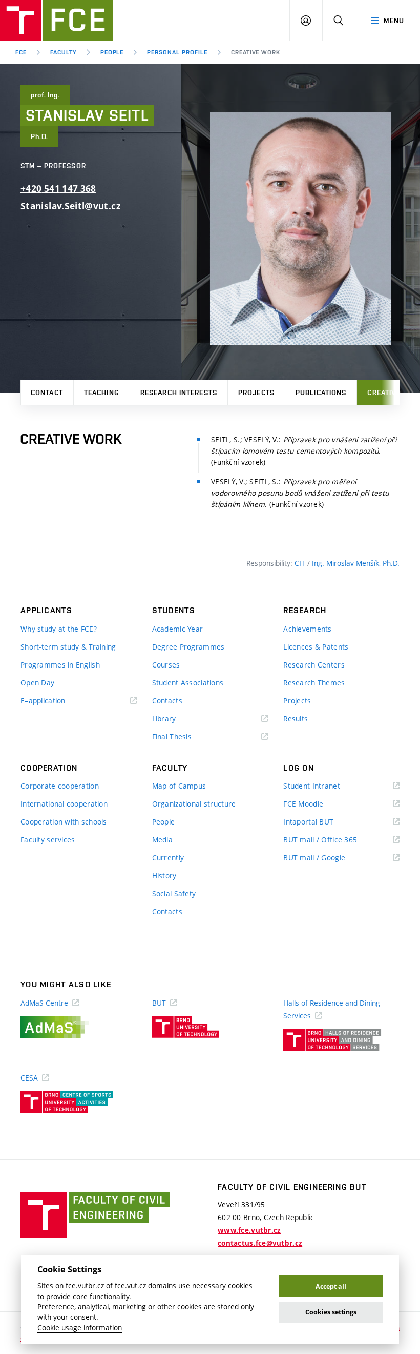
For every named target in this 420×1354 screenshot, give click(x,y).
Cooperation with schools (63, 822)
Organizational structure (194, 804)
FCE (21, 52)
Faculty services (47, 840)
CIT (301, 563)
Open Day (37, 683)
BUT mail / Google (329, 858)
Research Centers (313, 665)
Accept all (331, 1286)
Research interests (178, 392)
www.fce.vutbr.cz (249, 1230)
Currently (168, 857)
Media (162, 840)
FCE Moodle (318, 804)
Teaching (101, 392)
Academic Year (177, 629)
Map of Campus (179, 786)
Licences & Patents (315, 647)
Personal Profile (177, 52)
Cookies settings (330, 1312)
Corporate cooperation (59, 786)
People (112, 52)
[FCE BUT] (56, 20)
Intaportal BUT (323, 822)
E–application (57, 701)
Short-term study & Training (68, 647)
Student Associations (188, 683)
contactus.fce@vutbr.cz (260, 1243)
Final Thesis (187, 737)
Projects (256, 392)
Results (295, 718)
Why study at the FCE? (58, 629)
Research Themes (314, 683)
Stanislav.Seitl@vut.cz (70, 206)
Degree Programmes (188, 647)
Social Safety (174, 893)
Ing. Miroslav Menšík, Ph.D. (356, 563)
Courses (166, 665)
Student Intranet (326, 786)
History (164, 875)
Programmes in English (60, 665)
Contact (47, 392)
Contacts (167, 700)
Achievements (307, 629)
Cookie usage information (79, 1327)
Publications (321, 392)
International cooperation (64, 804)
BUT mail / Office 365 (335, 840)
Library (179, 719)
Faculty (63, 52)
